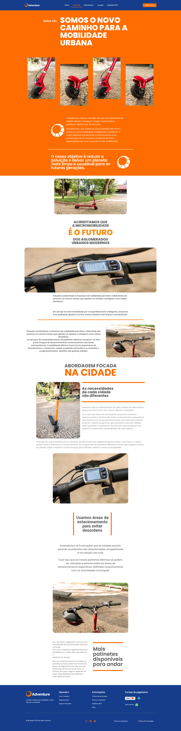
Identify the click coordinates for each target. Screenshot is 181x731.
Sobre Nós (76, 5)
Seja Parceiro (89, 5)
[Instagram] (86, 721)
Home (67, 5)
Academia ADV (112, 5)
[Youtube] (95, 721)
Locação (100, 5)
